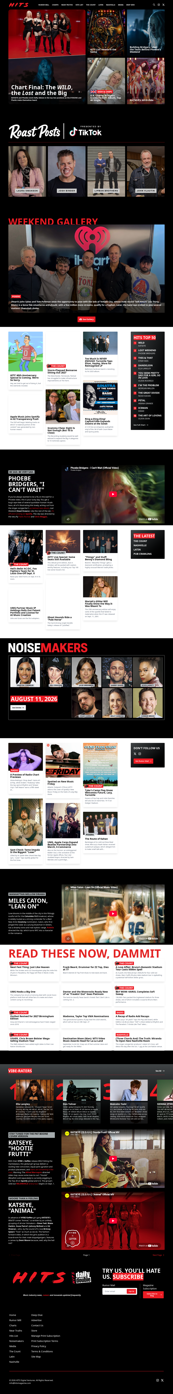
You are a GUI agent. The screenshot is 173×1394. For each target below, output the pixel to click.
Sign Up (131, 1291)
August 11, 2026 (34, 699)
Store (34, 1330)
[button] (159, 1255)
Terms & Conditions (42, 1351)
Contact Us (37, 1325)
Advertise (36, 1320)
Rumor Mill (43, 5)
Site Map (36, 1356)
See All (158, 1071)
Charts (55, 5)
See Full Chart (139, 425)
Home (12, 1315)
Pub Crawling (143, 554)
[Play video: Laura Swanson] (27, 171)
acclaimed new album (39, 508)
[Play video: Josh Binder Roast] (67, 171)
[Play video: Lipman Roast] (106, 171)
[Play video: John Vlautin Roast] (146, 171)
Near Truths (67, 5)
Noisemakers (16, 1341)
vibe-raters (20, 1070)
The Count (91, 5)
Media (120, 5)
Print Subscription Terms (44, 1341)
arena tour (27, 1183)
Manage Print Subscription (45, 1335)
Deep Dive (130, 5)
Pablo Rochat (24, 516)
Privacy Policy (38, 1346)
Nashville (110, 5)
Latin (100, 5)
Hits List (79, 5)
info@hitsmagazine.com (20, 1383)
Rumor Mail (108, 1285)
